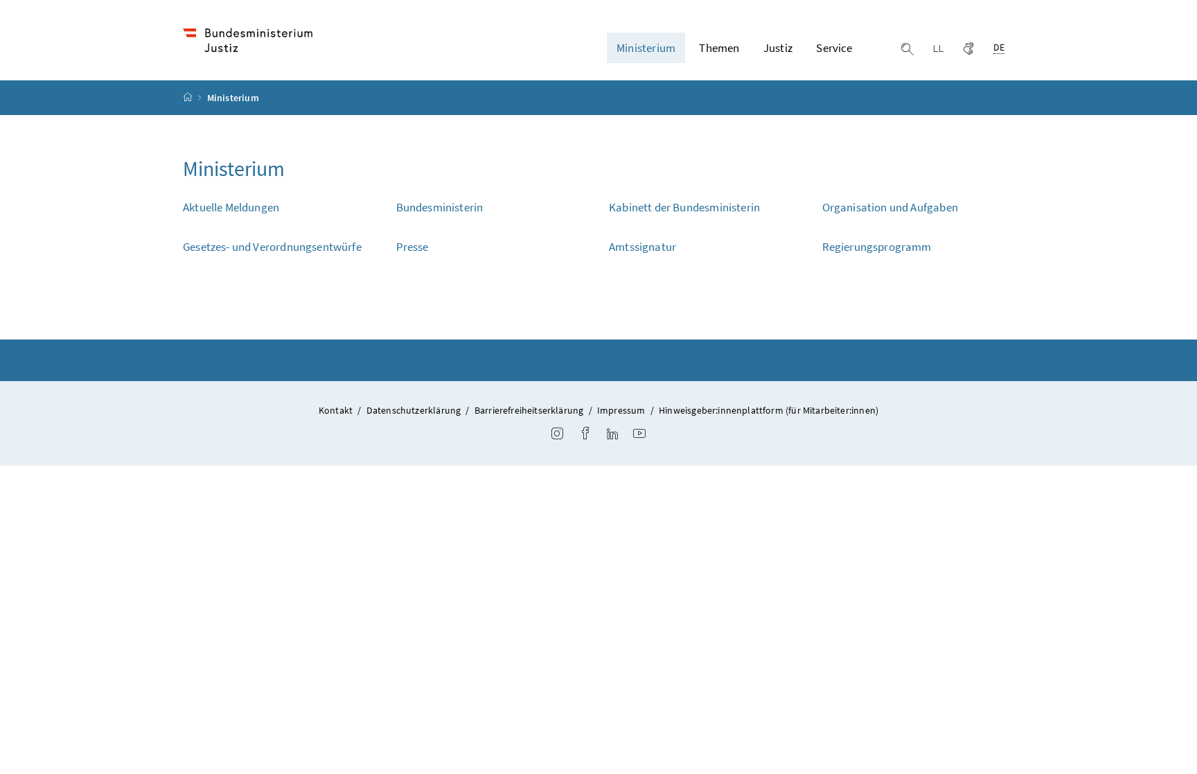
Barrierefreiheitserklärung (529, 410)
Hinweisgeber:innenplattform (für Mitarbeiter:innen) (768, 410)
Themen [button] (719, 47)
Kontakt (336, 410)
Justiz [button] (777, 47)
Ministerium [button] (646, 47)
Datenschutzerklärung (413, 410)
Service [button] (834, 47)
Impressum (621, 410)
